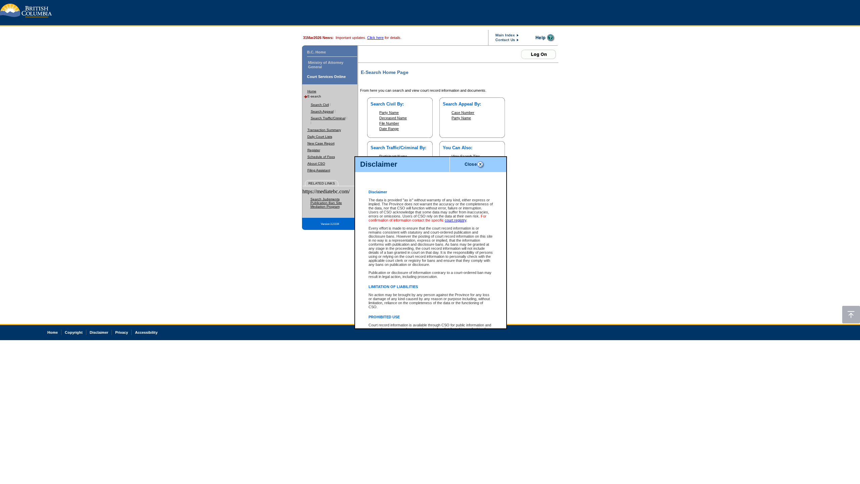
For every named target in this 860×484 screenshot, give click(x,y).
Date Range (389, 129)
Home (311, 91)
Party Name (389, 113)
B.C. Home (316, 52)
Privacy (121, 332)
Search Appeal (322, 111)
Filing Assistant (318, 170)
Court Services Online (326, 77)
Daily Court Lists (319, 136)
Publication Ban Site (326, 203)
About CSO (316, 163)
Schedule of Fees (321, 157)
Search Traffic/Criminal (328, 118)
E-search (314, 96)
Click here (375, 38)
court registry (455, 220)
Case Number (463, 113)
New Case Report (321, 143)
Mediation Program (325, 206)
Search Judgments (325, 199)
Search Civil (320, 105)
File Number (389, 123)
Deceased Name (393, 118)
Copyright (74, 332)
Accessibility (146, 332)
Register (313, 150)
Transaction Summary (324, 130)
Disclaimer (99, 332)
